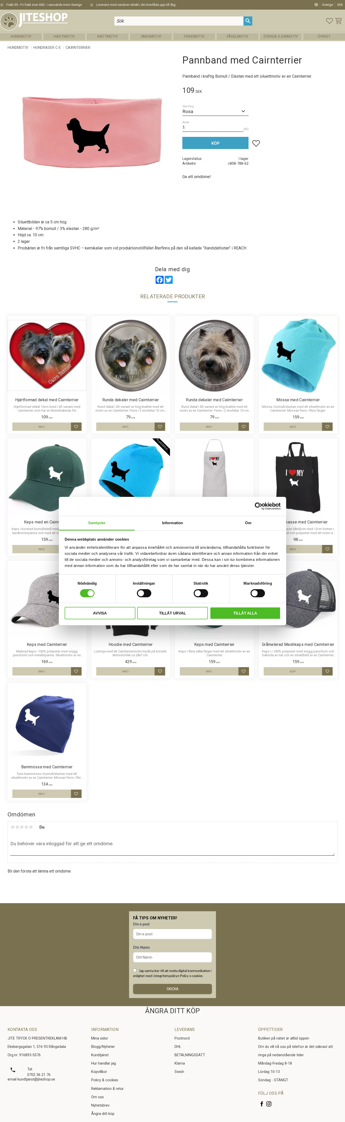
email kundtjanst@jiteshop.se (31, 1079)
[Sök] (247, 20)
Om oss (97, 1097)
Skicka (173, 989)
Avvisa (100, 613)
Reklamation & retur (107, 1089)
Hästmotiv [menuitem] (64, 36)
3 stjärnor (21, 827)
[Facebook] (261, 1104)
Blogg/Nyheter (103, 1047)
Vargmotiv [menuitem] (151, 36)
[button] (329, 20)
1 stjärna (12, 827)
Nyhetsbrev (100, 1105)
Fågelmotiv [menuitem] (237, 36)
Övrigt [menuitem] (324, 36)
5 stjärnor (31, 827)
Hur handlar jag (103, 1063)
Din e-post (141, 924)
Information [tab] (172, 522)
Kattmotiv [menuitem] (107, 36)
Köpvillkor (99, 1072)
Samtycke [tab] (97, 522)
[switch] (144, 593)
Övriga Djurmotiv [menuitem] (281, 36)
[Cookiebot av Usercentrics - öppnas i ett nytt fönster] (258, 506)
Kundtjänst (100, 1055)
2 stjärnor (17, 827)
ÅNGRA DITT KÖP (172, 1011)
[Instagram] (269, 1104)
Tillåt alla (245, 613)
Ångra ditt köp (102, 1114)
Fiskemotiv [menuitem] (194, 36)
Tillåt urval (172, 613)
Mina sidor (99, 1038)
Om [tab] (248, 522)
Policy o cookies (191, 976)
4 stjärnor (26, 827)
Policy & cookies (104, 1080)
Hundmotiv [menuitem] (21, 36)
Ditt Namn (141, 947)
